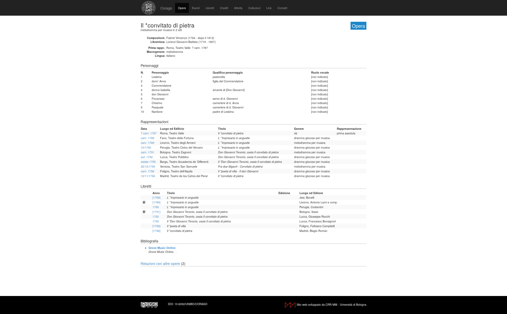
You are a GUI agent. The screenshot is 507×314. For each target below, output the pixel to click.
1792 (155, 216)
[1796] (156, 226)
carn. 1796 (147, 171)
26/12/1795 (148, 166)
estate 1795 (148, 162)
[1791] (156, 212)
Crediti (224, 8)
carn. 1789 (147, 138)
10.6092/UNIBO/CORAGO (190, 304)
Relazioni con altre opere (160, 263)
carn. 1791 (147, 152)
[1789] (156, 197)
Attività (238, 8)
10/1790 (146, 147)
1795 (155, 221)
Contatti (282, 8)
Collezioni (254, 8)
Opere (182, 8)
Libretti (210, 8)
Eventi (196, 8)
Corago (166, 7)
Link (269, 8)
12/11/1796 (148, 176)
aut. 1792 (147, 157)
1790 (155, 207)
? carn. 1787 (149, 133)
